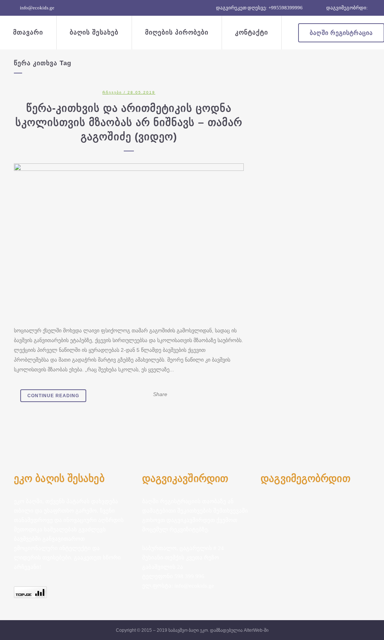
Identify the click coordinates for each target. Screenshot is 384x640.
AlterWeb (253, 630)
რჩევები (112, 92)
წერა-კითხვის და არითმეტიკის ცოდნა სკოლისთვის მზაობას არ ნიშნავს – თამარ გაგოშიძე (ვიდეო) (128, 122)
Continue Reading (53, 395)
